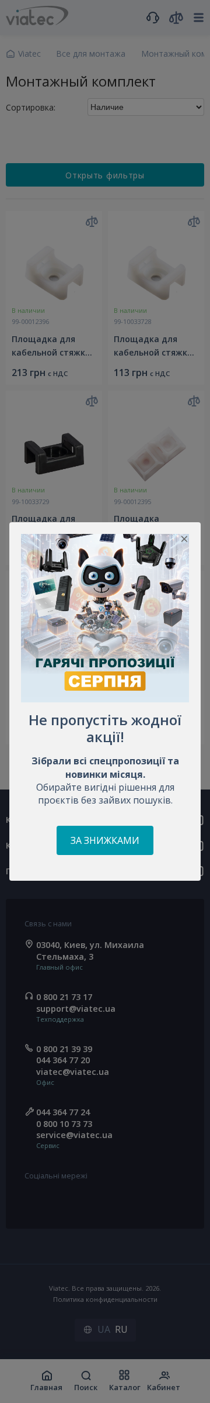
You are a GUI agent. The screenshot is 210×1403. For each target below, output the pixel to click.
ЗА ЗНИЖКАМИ (105, 840)
